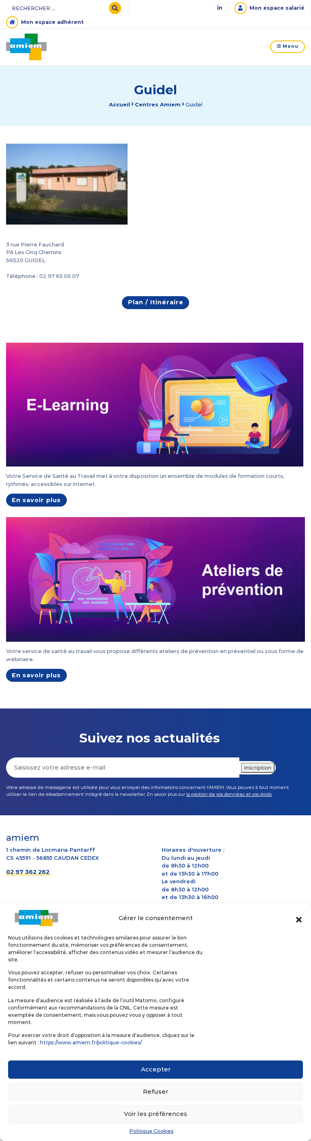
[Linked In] (219, 8)
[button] (299, 918)
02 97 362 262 (27, 872)
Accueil (119, 104)
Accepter (155, 1069)
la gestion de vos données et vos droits (229, 794)
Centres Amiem (158, 104)
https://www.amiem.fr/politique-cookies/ (91, 1042)
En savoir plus (36, 500)
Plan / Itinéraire (155, 302)
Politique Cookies (151, 1131)
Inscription (257, 767)
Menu (289, 46)
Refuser (155, 1091)
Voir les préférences (155, 1114)
